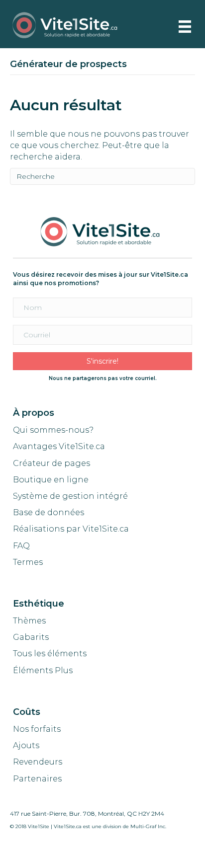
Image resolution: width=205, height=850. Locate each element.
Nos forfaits (37, 729)
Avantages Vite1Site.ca (59, 446)
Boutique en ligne (51, 479)
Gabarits (31, 637)
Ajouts (26, 745)
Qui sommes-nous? (53, 430)
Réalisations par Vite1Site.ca (71, 529)
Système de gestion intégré (70, 496)
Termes (29, 562)
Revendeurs (37, 762)
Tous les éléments (50, 653)
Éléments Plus (43, 670)
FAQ (21, 545)
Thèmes (29, 620)
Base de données (48, 512)
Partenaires (37, 778)
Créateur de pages (51, 463)
